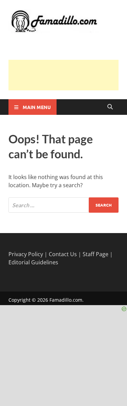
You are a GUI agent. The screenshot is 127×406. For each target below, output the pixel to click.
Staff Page (95, 254)
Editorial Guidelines (33, 262)
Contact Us (63, 254)
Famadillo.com (65, 300)
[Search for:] (63, 205)
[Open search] (110, 107)
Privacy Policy (25, 254)
